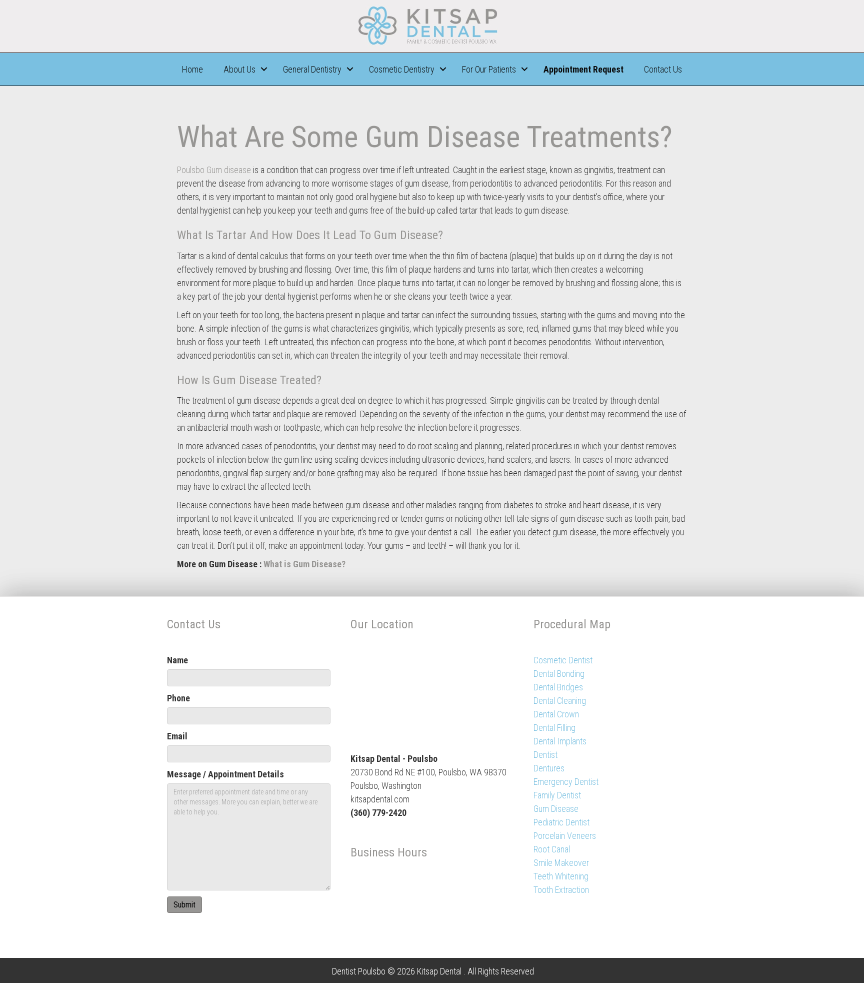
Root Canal (552, 849)
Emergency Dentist (566, 781)
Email (177, 736)
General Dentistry (312, 69)
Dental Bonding (559, 673)
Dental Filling (555, 727)
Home (192, 69)
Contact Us (663, 69)
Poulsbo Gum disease (214, 170)
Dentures (549, 768)
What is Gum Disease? (305, 564)
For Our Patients (489, 69)
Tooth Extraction (561, 889)
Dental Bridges (558, 687)
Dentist (546, 754)
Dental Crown (556, 714)
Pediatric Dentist (562, 822)
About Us (240, 69)
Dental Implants (560, 741)
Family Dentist (557, 795)
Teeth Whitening (561, 876)
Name (177, 660)
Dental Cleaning (560, 700)
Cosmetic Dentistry (401, 69)
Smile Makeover (561, 862)
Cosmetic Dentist (563, 660)
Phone (178, 698)
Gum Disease (556, 808)
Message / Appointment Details (225, 774)
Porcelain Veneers (565, 835)
